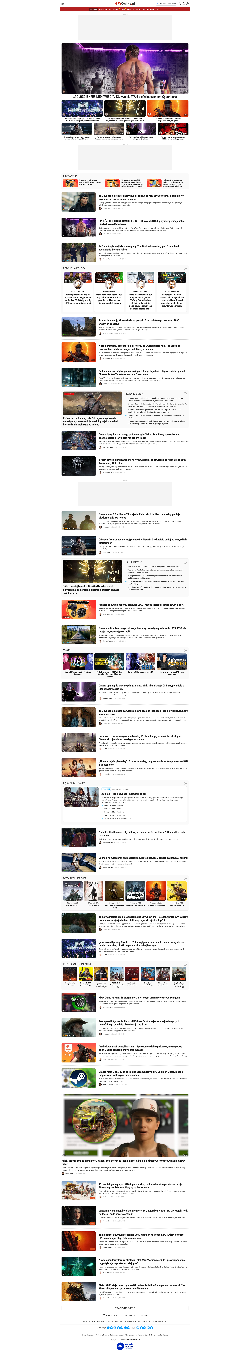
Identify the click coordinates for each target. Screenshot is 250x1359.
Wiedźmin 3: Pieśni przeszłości (93, 1321)
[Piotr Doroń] (63, 91)
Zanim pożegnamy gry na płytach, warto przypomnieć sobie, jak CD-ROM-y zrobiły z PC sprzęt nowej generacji (78, 291)
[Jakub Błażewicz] (63, 114)
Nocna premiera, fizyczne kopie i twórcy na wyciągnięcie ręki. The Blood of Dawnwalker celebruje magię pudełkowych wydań (167, 111)
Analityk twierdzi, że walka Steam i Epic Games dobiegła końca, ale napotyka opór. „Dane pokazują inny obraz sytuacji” (125, 1052)
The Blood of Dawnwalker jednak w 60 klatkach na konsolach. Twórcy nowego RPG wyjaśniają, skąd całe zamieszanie (125, 1241)
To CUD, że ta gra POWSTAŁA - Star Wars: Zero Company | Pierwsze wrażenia (109, 665)
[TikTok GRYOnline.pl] (118, 1327)
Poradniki (145, 9)
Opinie (137, 9)
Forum (158, 9)
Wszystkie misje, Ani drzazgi (114, 815)
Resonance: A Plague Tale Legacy (114, 894)
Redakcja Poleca (125, 268)
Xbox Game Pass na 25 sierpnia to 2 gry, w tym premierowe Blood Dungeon (125, 1002)
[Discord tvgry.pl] (148, 1327)
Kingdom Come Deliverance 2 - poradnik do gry (179, 977)
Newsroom (103, 9)
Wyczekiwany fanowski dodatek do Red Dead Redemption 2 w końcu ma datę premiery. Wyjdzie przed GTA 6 (173, 131)
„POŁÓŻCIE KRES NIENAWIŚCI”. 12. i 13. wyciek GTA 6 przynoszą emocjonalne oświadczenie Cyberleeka (125, 71)
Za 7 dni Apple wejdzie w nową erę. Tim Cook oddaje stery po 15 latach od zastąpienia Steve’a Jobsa (125, 252)
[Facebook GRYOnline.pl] (108, 1327)
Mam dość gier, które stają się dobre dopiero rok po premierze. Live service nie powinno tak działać (109, 291)
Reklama (141, 1335)
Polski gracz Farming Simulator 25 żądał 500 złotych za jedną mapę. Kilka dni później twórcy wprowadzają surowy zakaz (125, 1134)
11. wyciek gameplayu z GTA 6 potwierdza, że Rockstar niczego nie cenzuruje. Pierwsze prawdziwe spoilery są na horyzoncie (125, 1190)
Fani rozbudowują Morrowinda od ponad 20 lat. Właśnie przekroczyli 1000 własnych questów (125, 326)
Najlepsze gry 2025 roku (133, 1321)
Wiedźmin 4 (147, 1321)
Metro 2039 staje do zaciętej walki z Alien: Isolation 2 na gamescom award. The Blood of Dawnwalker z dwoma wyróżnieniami (125, 1291)
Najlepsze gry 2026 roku (114, 1321)
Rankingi (116, 9)
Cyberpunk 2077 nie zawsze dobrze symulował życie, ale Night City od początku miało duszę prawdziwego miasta (172, 291)
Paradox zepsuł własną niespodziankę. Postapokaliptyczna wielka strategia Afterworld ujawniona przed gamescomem (109, 131)
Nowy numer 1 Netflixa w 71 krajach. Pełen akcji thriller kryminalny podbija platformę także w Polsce (125, 520)
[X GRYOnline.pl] (114, 1327)
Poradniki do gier (125, 783)
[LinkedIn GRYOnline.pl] (125, 1327)
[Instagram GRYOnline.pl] (111, 1327)
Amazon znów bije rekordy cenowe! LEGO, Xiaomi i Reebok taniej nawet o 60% (83, 183)
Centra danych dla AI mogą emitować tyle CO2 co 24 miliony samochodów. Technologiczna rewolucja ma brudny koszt (125, 440)
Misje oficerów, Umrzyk (112, 809)
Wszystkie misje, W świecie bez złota (117, 818)
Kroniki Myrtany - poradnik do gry (132, 976)
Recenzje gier (156, 394)
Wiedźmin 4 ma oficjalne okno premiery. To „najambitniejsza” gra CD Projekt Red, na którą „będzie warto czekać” (125, 1215)
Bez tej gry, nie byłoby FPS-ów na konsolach (172, 664)
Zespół (147, 1335)
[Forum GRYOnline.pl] (128, 1327)
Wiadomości (109, 1315)
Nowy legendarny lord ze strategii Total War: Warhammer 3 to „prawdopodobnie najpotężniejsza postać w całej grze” (125, 1266)
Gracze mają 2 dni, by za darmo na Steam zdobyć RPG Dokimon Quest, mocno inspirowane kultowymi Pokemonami (125, 1078)
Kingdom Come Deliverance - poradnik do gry (101, 977)
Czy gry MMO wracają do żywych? (140, 663)
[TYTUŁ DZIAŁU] (125, 878)
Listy (123, 9)
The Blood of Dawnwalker (156, 893)
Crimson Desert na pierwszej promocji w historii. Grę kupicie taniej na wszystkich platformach (77, 131)
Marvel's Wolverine (177, 893)
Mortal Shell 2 (93, 893)
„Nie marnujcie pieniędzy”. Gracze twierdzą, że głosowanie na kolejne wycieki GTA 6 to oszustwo (125, 767)
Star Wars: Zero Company (135, 893)
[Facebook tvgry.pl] (151, 1327)
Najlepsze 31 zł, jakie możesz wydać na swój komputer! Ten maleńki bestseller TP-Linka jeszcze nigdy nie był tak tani (166, 183)
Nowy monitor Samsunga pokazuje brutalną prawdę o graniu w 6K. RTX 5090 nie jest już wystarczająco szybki (125, 634)
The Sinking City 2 (73, 893)
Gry (110, 9)
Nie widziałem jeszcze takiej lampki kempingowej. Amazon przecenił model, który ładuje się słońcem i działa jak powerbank (125, 183)
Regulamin (90, 1335)
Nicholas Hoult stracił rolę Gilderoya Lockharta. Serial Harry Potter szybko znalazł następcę (125, 837)
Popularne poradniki (125, 964)
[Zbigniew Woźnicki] (106, 114)
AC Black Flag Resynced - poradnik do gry (125, 803)
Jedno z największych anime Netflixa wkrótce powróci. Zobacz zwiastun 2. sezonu (125, 862)
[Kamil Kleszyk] (160, 132)
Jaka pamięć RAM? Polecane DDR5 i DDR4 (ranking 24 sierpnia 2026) (154, 567)
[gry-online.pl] (125, 4)
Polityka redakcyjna (102, 1335)
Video (152, 9)
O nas (84, 1335)
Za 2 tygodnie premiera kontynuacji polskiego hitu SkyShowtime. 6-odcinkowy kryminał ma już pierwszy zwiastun (125, 202)
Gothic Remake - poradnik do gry (70, 976)
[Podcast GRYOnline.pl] (121, 1327)
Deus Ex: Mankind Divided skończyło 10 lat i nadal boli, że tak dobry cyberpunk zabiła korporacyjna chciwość (125, 111)
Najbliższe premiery (160, 1321)
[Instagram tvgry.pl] (144, 1327)
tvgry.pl (125, 650)
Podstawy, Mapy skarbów (113, 805)
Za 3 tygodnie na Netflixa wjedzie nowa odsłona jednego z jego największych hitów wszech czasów (125, 717)
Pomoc (165, 1335)
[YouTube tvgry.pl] (137, 1327)
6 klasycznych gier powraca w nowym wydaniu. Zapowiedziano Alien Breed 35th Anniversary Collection (125, 466)
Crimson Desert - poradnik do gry (163, 976)
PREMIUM (93, 9)
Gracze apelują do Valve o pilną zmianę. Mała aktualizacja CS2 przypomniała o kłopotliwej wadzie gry (141, 131)
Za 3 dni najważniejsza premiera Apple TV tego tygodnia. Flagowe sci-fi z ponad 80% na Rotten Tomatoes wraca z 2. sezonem (125, 377)
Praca (153, 1335)
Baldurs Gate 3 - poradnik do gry (148, 976)
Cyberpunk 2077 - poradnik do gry (86, 976)
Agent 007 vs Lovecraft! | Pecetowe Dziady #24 (78, 664)
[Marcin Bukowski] (149, 114)
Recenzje (130, 9)
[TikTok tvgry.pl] (141, 1327)
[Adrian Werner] (63, 132)
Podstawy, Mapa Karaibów (114, 812)
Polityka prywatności (117, 1335)
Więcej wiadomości (125, 1308)
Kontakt (159, 1335)
